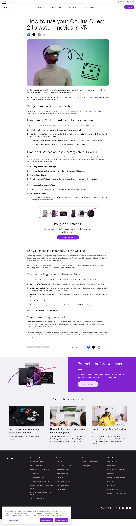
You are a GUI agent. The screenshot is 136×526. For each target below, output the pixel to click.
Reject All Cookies (46, 520)
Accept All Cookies (61, 520)
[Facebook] (123, 508)
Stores (122, 2)
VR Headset (31, 347)
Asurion (4, 2)
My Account (130, 2)
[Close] (68, 508)
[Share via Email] (39, 34)
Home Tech (45, 347)
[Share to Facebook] (28, 34)
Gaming (38, 347)
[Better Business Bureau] (103, 508)
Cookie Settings (13, 520)
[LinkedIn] (130, 508)
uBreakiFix (11, 2)
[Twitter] (119, 508)
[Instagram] (116, 508)
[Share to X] (33, 34)
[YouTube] (127, 508)
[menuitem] (42, 7)
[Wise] (109, 508)
